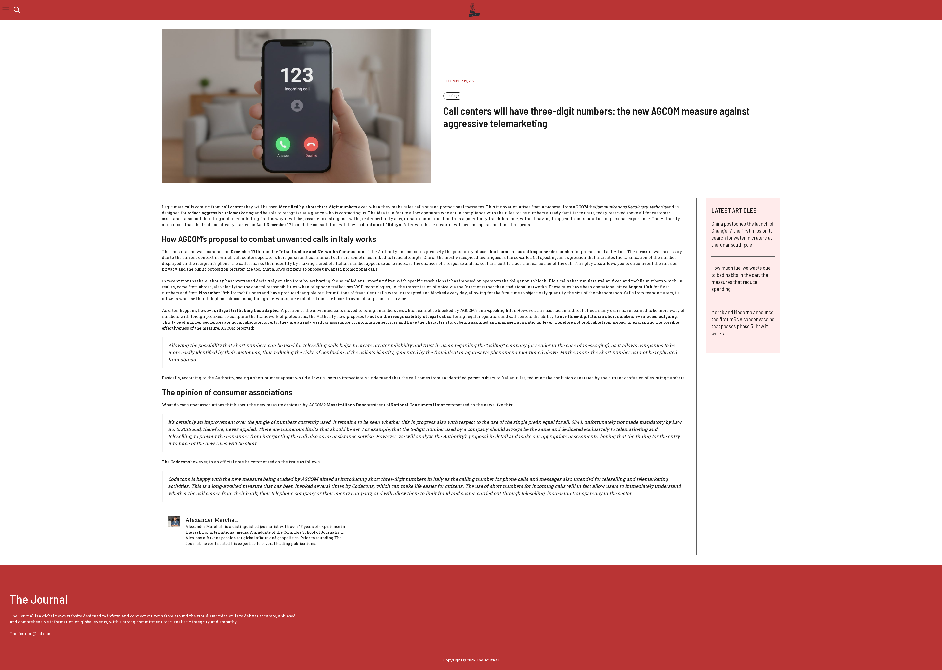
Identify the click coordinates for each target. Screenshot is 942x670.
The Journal (487, 659)
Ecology (452, 96)
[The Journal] (473, 10)
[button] (17, 10)
